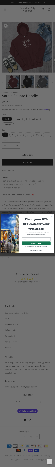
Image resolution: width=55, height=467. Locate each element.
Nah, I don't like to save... (36, 250)
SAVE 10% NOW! (36, 243)
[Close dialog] (52, 215)
